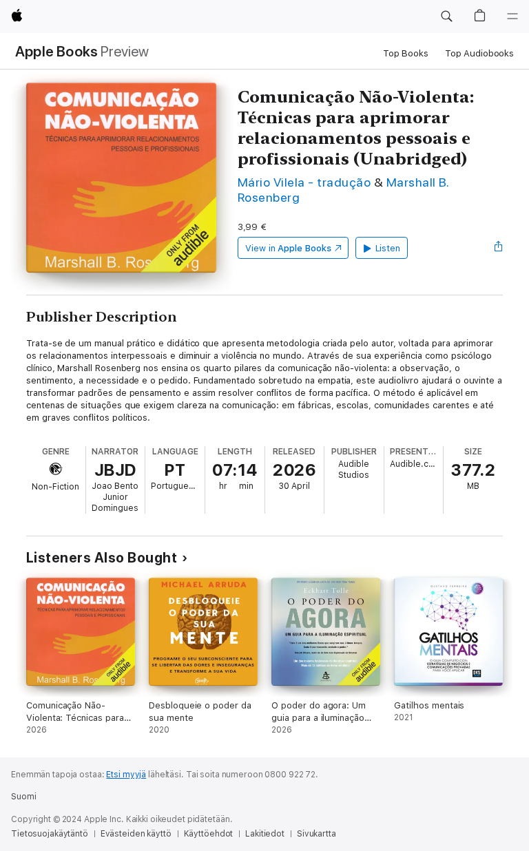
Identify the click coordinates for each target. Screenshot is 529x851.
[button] (446, 16)
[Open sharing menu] (498, 248)
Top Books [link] (405, 53)
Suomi (23, 796)
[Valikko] (512, 16)
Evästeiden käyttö (136, 834)
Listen (388, 248)
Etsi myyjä (126, 774)
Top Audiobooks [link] (479, 53)
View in (288, 248)
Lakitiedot (264, 834)
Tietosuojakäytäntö (49, 834)
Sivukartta (316, 834)
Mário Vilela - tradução (304, 182)
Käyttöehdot (209, 834)
